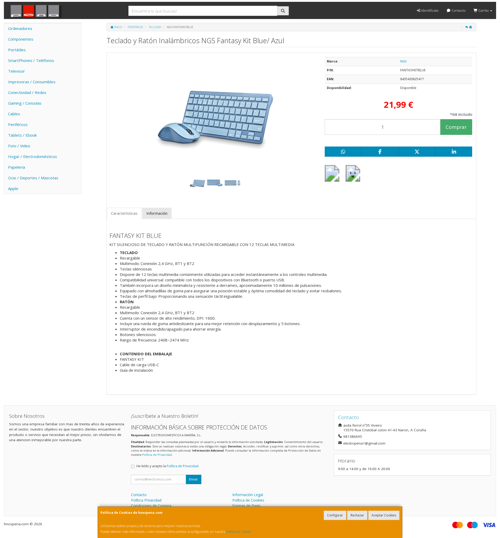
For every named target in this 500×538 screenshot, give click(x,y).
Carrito (484, 10)
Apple (13, 188)
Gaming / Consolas (24, 103)
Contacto (458, 10)
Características (124, 213)
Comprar (456, 127)
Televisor (16, 71)
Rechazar (357, 515)
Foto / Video (19, 145)
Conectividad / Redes (27, 92)
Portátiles (17, 49)
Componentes (20, 39)
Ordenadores (20, 28)
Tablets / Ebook (22, 135)
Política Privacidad (146, 500)
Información (156, 213)
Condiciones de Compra (151, 505)
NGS (403, 61)
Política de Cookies (239, 531)
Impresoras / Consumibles (31, 81)
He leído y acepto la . (167, 466)
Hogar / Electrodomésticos (32, 156)
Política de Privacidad (157, 455)
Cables (14, 113)
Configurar (335, 515)
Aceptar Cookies (384, 515)
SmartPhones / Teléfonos (31, 60)
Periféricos (18, 124)
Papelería (16, 167)
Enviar (193, 479)
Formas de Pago (246, 505)
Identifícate (429, 10)
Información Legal (247, 494)
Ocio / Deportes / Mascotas (33, 177)
